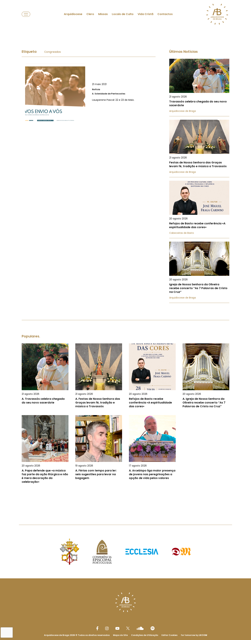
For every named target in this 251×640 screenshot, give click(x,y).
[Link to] (88, 94)
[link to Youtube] (117, 628)
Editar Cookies (169, 635)
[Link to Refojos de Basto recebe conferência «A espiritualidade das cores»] (199, 209)
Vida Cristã (145, 14)
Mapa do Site (120, 635)
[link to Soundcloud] (140, 628)
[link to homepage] (217, 14)
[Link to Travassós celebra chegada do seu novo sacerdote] (199, 87)
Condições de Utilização (144, 635)
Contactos (165, 14)
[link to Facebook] (97, 628)
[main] (125, 270)
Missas (103, 14)
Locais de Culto (123, 14)
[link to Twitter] (128, 628)
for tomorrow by (194, 635)
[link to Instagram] (107, 628)
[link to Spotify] (152, 628)
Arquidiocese (73, 14)
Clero (90, 14)
